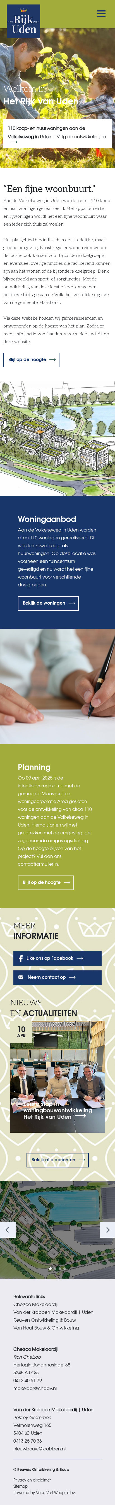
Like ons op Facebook (50, 957)
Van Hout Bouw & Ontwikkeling (46, 1327)
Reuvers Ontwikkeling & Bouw (44, 1319)
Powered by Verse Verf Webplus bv (44, 1492)
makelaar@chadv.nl (35, 1388)
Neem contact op (46, 976)
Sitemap (20, 1486)
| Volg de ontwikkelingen (57, 132)
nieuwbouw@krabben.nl (39, 1448)
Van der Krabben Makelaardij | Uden (53, 1312)
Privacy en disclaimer (32, 1480)
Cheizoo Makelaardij (35, 1304)
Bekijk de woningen (44, 602)
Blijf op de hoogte (27, 358)
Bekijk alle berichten (53, 1159)
